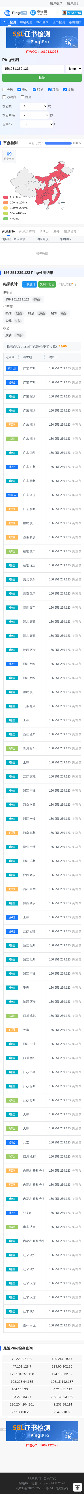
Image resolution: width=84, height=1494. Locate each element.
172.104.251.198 (22, 1374)
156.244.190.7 (62, 1359)
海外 (56, 231)
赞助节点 (49, 1478)
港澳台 (44, 231)
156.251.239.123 (60, 368)
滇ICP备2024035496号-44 (34, 1488)
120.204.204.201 (22, 1404)
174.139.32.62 (62, 1374)
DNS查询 (42, 22)
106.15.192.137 (62, 1381)
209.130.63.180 (62, 1397)
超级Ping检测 (28, 1483)
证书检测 (58, 22)
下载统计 (29, 284)
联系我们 (34, 1478)
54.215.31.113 (62, 1389)
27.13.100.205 (22, 1412)
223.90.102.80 (62, 1366)
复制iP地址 (47, 284)
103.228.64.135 (22, 1381)
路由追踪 (75, 22)
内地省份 (8, 231)
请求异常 (70, 231)
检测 (42, 78)
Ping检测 (9, 22)
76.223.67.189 (22, 1359)
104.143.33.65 (22, 1389)
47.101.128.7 (22, 1366)
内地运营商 (27, 231)
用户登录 (56, 3)
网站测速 (26, 22)
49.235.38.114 (62, 1404)
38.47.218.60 (62, 1412)
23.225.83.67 (22, 1397)
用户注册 (73, 3)
